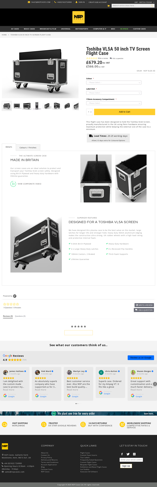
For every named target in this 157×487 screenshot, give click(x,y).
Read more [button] (8, 389)
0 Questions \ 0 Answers (12, 308)
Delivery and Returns (49, 460)
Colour (89, 78)
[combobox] (133, 6)
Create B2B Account (98, 2)
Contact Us (45, 455)
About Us (44, 453)
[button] (145, 2)
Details (9, 147)
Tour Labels (85, 457)
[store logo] (78, 17)
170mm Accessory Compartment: (100, 99)
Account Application (49, 465)
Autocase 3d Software (89, 472)
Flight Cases (85, 453)
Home (4, 35)
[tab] (9, 147)
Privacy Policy (46, 457)
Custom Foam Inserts (88, 455)
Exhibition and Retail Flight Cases (93, 467)
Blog (43, 467)
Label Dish (90, 89)
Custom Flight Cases (88, 462)
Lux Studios (84, 469)
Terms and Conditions (50, 462)
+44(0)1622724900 (64, 2)
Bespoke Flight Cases (88, 465)
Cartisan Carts (47, 469)
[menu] (78, 29)
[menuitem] (15, 29)
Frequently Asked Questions (91, 460)
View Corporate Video (29, 184)
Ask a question (118, 58)
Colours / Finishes (28, 147)
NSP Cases (45, 472)
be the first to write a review (78, 333)
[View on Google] (5, 372)
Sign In (82, 2)
